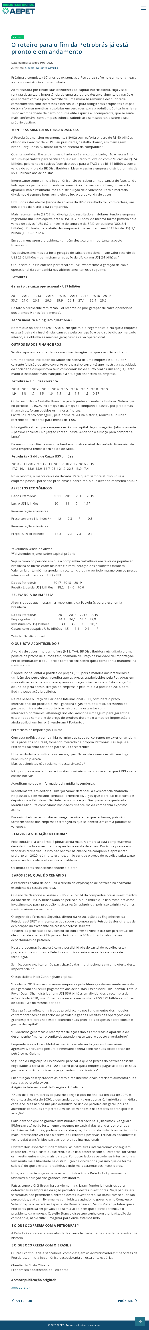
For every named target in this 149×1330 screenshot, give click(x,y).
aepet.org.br (20, 1287)
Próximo (128, 1300)
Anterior (21, 1300)
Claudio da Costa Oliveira (41, 68)
